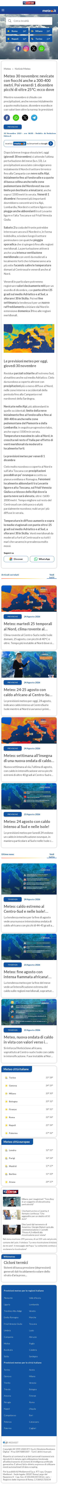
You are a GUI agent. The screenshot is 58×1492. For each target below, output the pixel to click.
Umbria (7, 1330)
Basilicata (8, 1350)
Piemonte (8, 1298)
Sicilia (6, 1356)
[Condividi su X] (25, 119)
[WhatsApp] (41, 48)
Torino (7, 1369)
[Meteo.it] (49, 10)
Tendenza (12, 899)
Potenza (7, 1421)
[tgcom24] (29, 3)
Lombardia (34, 1304)
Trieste (7, 1389)
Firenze (32, 1395)
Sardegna (33, 1356)
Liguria (7, 1304)
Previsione (13, 127)
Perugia (7, 1402)
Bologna (33, 1389)
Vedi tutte (52, 855)
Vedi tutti (51, 576)
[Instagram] (26, 48)
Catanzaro (34, 1421)
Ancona (7, 1395)
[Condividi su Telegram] (34, 119)
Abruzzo (33, 1337)
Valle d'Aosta (35, 1298)
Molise (7, 1343)
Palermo (8, 1428)
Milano (32, 1376)
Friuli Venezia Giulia (13, 1324)
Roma (31, 1402)
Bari (31, 1415)
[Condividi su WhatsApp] (16, 119)
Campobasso (10, 1415)
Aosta (32, 1369)
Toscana (33, 1324)
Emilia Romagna (11, 1317)
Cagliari (32, 1428)
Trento (7, 1382)
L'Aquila (32, 1408)
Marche (32, 1317)
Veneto (32, 1311)
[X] (34, 48)
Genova (7, 1376)
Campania (8, 1337)
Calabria (33, 1350)
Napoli (7, 1408)
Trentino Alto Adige (13, 1311)
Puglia (31, 1343)
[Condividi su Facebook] (7, 119)
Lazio (31, 1330)
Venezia (32, 1382)
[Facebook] (18, 48)
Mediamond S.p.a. (27, 1471)
